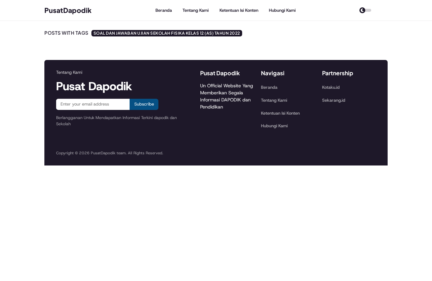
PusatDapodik (68, 10)
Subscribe (144, 104)
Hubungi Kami (282, 10)
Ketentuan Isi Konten (239, 10)
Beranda (163, 10)
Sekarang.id (333, 100)
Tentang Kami (195, 10)
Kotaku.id (331, 87)
